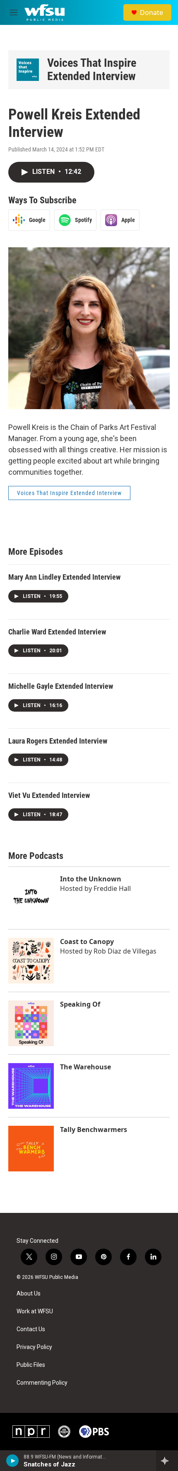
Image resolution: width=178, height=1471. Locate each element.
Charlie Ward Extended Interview (57, 631)
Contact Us (31, 1329)
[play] (12, 1460)
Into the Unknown (90, 878)
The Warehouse (85, 1066)
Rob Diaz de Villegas (125, 951)
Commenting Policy (42, 1383)
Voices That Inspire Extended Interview (91, 69)
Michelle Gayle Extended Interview (60, 686)
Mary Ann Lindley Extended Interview (64, 577)
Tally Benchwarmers (93, 1129)
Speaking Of (80, 1004)
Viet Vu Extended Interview (49, 795)
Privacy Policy (34, 1347)
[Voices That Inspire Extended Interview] (28, 70)
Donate (151, 12)
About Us (29, 1293)
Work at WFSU (35, 1311)
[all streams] (167, 1460)
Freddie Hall (112, 888)
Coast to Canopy (87, 941)
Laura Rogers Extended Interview (57, 741)
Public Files (31, 1365)
